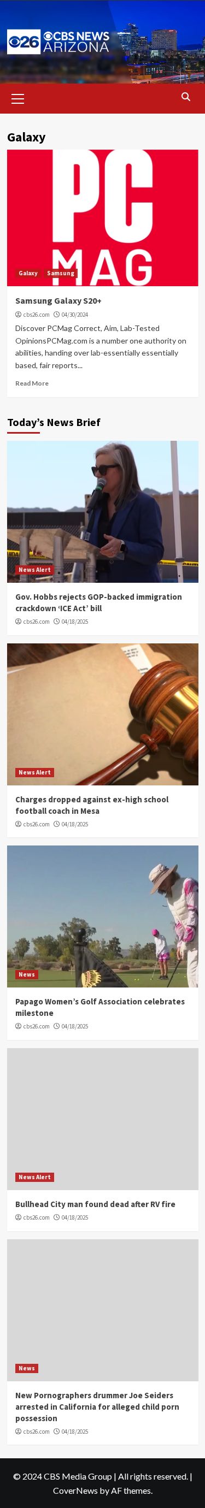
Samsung (60, 273)
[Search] (186, 97)
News (27, 974)
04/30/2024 (75, 314)
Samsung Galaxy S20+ (58, 300)
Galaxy (28, 273)
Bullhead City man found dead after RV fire (95, 1204)
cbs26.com (37, 314)
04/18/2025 (75, 621)
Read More (32, 383)
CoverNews (75, 1490)
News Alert (35, 569)
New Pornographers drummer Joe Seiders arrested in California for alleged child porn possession (97, 1406)
